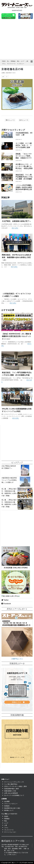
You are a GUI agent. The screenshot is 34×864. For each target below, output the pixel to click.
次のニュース (23, 120)
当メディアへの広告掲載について (14, 795)
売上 (8, 61)
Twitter (6, 600)
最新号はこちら (17, 659)
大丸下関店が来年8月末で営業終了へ (9, 467)
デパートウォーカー (10, 832)
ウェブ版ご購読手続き (10, 784)
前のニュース (10, 120)
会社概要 (7, 801)
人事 (27, 61)
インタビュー (20, 63)
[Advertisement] (17, 39)
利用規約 (7, 806)
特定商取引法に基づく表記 (12, 808)
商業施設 (13, 61)
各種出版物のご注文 (10, 791)
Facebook (7, 603)
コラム (4, 63)
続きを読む (15, 228)
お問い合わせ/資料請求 (11, 793)
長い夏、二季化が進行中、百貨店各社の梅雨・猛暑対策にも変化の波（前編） (9, 503)
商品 (18, 61)
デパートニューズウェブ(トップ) (14, 782)
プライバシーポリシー (10, 804)
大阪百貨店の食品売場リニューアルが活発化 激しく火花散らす (10, 480)
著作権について (9, 810)
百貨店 (4, 61)
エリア (22, 61)
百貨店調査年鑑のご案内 (11, 788)
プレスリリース (11, 63)
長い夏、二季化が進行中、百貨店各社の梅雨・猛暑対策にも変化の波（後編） (9, 492)
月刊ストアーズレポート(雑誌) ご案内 (15, 786)
